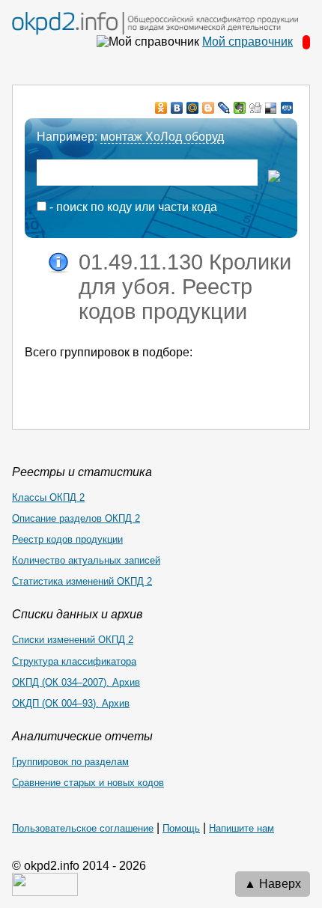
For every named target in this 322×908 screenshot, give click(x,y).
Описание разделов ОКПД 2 (76, 518)
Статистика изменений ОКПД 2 (82, 581)
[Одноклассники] (161, 108)
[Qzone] (287, 108)
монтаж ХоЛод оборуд (162, 136)
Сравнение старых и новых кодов (88, 782)
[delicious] (271, 108)
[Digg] (256, 108)
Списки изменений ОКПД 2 (72, 639)
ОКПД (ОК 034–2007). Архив (76, 682)
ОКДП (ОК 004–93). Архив (71, 703)
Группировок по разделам (70, 761)
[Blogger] (208, 108)
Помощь (181, 828)
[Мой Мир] (193, 108)
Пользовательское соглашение (83, 828)
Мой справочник (247, 41)
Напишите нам (241, 828)
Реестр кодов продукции (67, 539)
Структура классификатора (74, 661)
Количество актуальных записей (86, 560)
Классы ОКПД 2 (48, 497)
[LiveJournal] (224, 108)
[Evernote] (240, 108)
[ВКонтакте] (177, 108)
